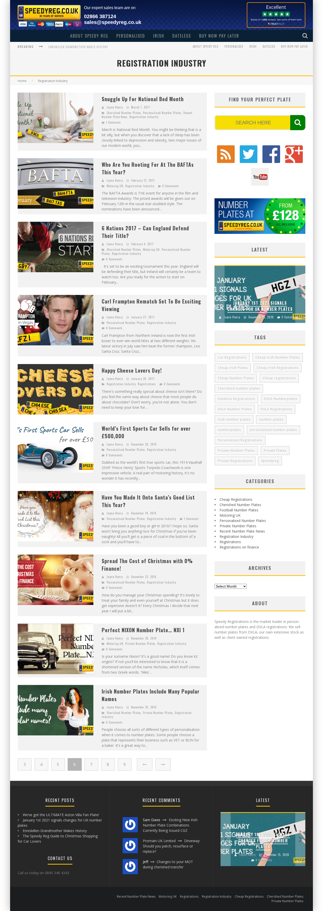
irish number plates (234, 419)
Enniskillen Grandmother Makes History (78, 46)
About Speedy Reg (89, 36)
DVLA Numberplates (280, 399)
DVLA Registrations (276, 409)
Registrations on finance (239, 547)
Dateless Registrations (236, 399)
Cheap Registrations (236, 499)
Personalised (130, 36)
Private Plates (275, 450)
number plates (271, 419)
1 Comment (113, 122)
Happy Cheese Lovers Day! (132, 370)
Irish (158, 36)
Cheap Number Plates (236, 378)
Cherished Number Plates (124, 113)
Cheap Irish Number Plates (277, 357)
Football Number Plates (239, 510)
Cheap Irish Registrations (278, 368)
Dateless (181, 36)
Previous (219, 294)
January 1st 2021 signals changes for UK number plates (260, 306)
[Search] (306, 35)
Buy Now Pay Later (219, 36)
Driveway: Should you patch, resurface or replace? (171, 846)
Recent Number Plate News (242, 531)
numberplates (229, 430)
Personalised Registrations (240, 440)
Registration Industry (143, 117)
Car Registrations (232, 357)
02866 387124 (100, 16)
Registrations (147, 384)
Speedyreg (270, 461)
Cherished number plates (239, 388)
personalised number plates (273, 430)
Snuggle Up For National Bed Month (143, 99)
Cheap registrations (279, 378)
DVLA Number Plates (235, 409)
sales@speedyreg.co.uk (112, 22)
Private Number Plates (140, 644)
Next (300, 294)
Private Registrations (235, 461)
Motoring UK (115, 186)
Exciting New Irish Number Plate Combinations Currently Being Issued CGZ (170, 825)
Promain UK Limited (159, 840)
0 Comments (170, 186)
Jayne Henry (114, 107)
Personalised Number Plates (162, 113)
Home (22, 81)
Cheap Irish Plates (233, 368)
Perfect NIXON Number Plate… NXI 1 (143, 630)
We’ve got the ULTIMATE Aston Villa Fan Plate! (61, 814)
